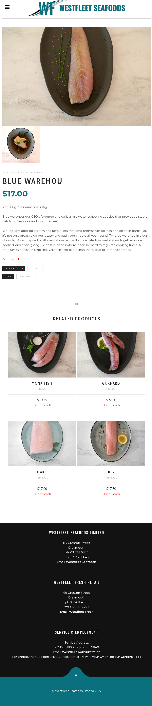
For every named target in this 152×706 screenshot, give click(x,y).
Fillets (17, 172)
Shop (6, 172)
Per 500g (26, 276)
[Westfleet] (76, 8)
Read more (42, 409)
